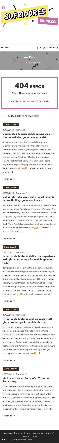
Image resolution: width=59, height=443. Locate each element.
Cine (28, 433)
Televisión (8, 433)
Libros (35, 436)
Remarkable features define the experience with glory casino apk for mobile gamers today (29, 259)
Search (51, 47)
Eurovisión (50, 433)
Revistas (25, 436)
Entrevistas (38, 433)
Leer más (7, 179)
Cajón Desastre (10, 124)
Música (19, 433)
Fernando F (21, 129)
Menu (7, 47)
